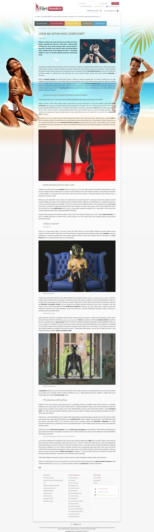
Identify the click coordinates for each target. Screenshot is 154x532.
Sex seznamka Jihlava (73, 496)
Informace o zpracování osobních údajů (53, 480)
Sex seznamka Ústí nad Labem (75, 501)
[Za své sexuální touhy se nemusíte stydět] (76, 384)
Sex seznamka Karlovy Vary (74, 493)
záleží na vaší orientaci (70, 320)
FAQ (44, 483)
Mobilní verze (77, 524)
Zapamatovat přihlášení (113, 6)
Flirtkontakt (42, 28)
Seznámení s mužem (48, 501)
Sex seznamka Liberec (73, 503)
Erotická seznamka (73, 478)
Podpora (95, 483)
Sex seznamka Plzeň (73, 485)
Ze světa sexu (87, 23)
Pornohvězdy (100, 23)
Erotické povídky (57, 23)
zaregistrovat (57, 463)
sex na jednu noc (95, 110)
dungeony (69, 208)
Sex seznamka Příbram (73, 516)
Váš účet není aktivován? (86, 6)
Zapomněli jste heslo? (99, 6)
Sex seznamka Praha (73, 483)
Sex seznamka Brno (73, 490)
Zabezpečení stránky (48, 490)
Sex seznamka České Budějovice (76, 509)
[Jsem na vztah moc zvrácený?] (97, 62)
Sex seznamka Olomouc (74, 514)
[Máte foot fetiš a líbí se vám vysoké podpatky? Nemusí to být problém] (76, 180)
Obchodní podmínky (48, 478)
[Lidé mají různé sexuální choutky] (76, 291)
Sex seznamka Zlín (72, 498)
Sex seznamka (71, 480)
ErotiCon (77, 393)
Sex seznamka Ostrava (73, 488)
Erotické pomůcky (72, 23)
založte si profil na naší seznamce (97, 298)
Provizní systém (97, 478)
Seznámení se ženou (48, 498)
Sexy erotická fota (47, 493)
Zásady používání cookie (49, 488)
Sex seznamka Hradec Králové (75, 511)
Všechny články (41, 23)
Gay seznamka (96, 480)
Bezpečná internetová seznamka (51, 485)
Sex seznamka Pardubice (74, 506)
